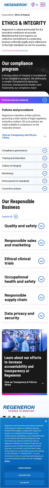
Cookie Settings (24, 468)
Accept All (24, 482)
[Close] (46, 421)
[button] (34, 5)
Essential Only (24, 475)
